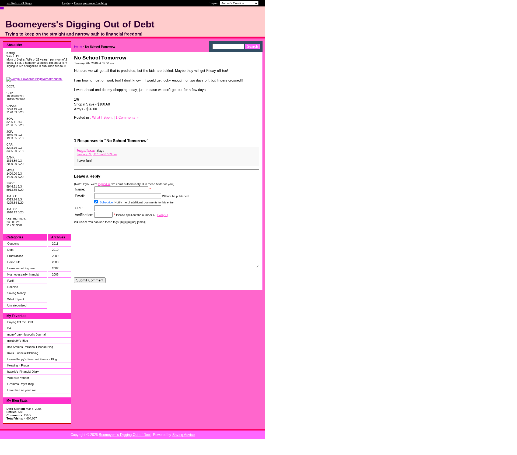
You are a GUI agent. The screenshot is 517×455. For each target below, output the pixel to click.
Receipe (12, 286)
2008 (55, 262)
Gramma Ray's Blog (20, 384)
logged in (104, 184)
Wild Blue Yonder (18, 377)
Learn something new (21, 268)
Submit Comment (89, 280)
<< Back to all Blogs (19, 3)
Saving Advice (183, 435)
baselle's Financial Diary (23, 371)
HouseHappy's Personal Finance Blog (32, 359)
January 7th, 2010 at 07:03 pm (97, 154)
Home (78, 46)
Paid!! (11, 280)
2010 (55, 249)
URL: (79, 208)
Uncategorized (16, 305)
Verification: (84, 215)
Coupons (13, 243)
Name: (80, 189)
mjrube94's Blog (17, 340)
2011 (55, 243)
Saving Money (16, 293)
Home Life (13, 262)
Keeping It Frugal (18, 365)
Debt (10, 249)
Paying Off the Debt (20, 322)
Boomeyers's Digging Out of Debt (125, 435)
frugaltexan (86, 151)
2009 (55, 256)
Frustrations (15, 256)
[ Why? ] (162, 215)
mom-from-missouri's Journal (26, 334)
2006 (55, 274)
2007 (55, 268)
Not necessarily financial (23, 274)
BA (9, 328)
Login (66, 3)
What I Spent (15, 299)
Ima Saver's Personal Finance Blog (30, 346)
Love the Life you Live (21, 390)
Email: (80, 196)
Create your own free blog (90, 3)
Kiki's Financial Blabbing (22, 353)
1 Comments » (127, 117)
